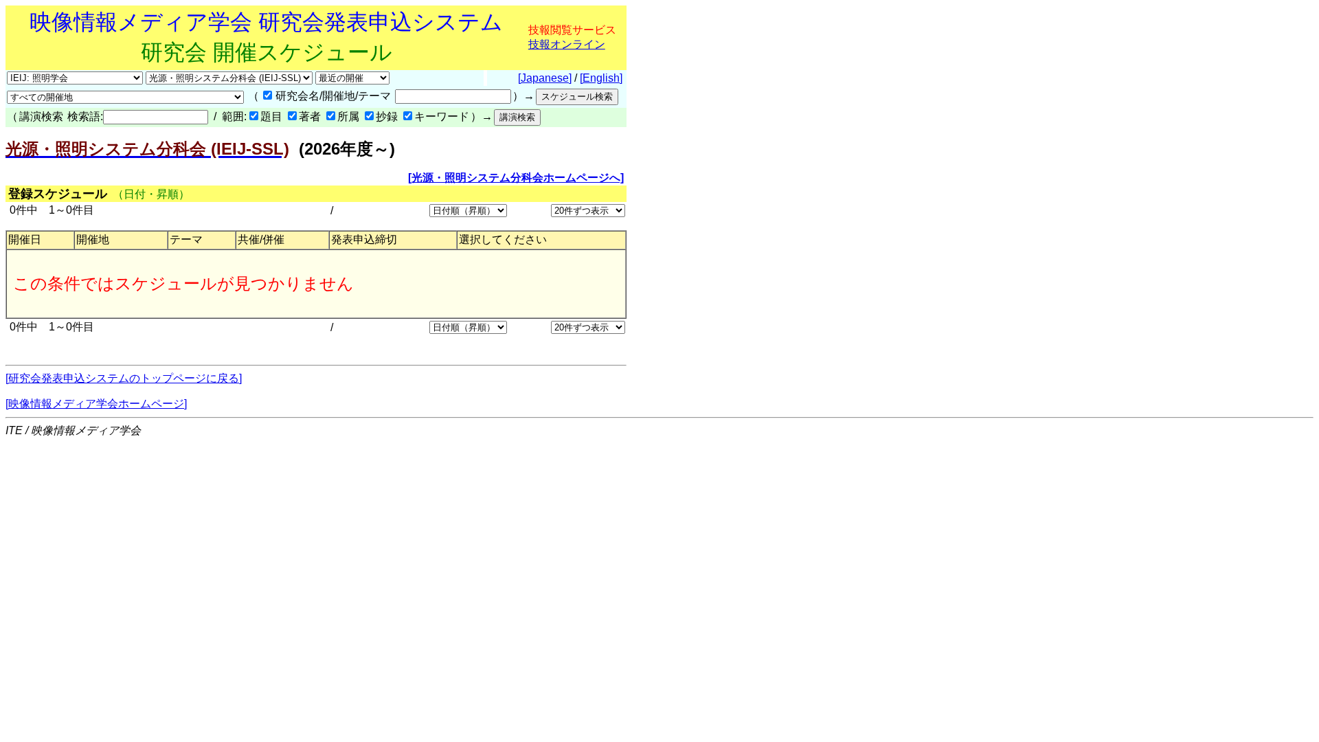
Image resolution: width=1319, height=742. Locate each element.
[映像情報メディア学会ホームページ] (96, 403)
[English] (601, 78)
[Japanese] (545, 78)
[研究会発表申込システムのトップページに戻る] (123, 378)
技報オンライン (566, 44)
